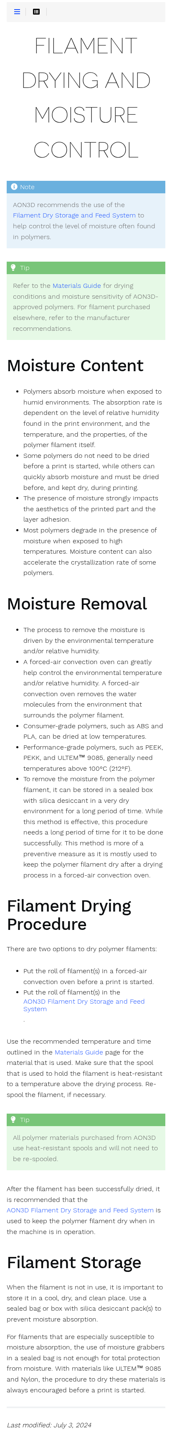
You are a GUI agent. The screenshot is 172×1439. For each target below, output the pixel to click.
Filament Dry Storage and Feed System (74, 215)
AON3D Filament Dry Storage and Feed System (84, 1005)
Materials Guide (77, 286)
